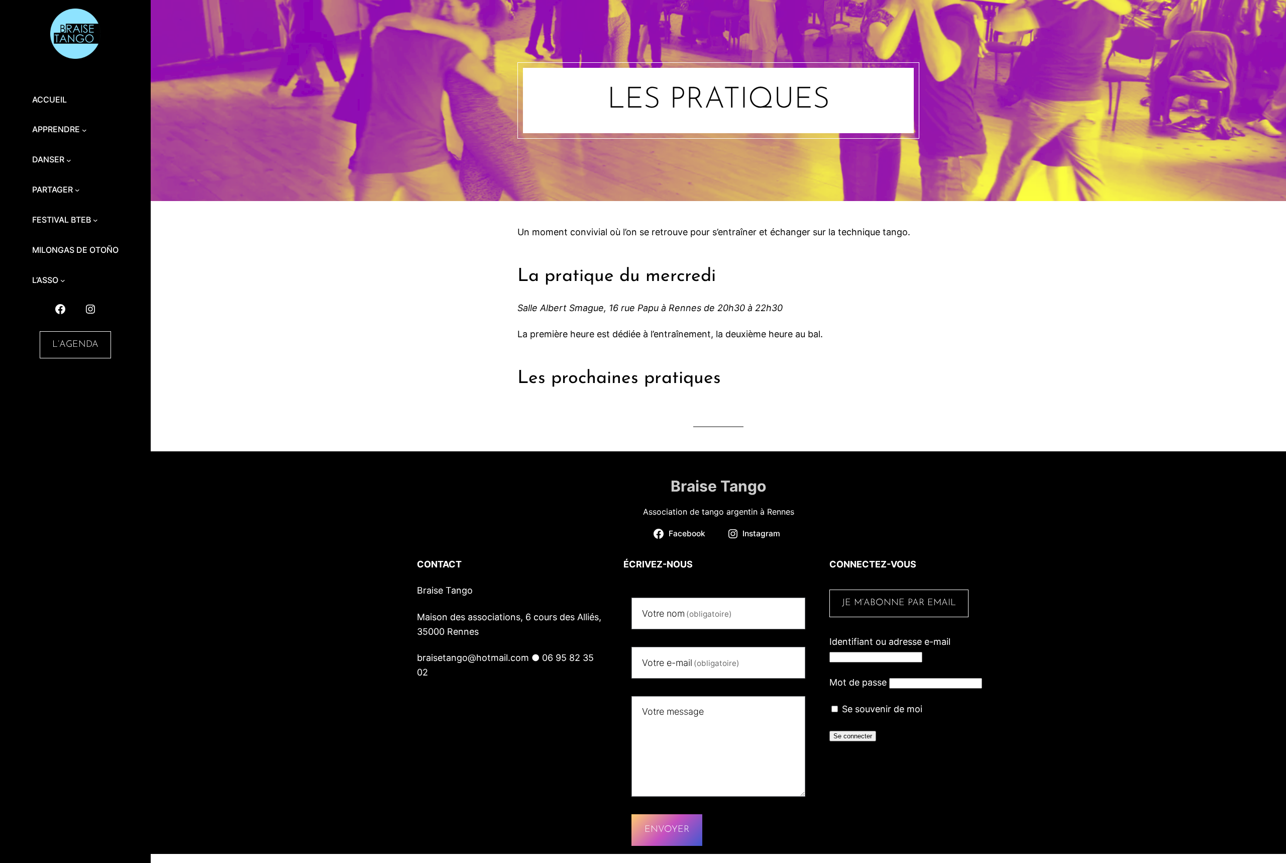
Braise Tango (718, 486)
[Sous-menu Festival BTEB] (95, 220)
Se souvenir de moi (880, 709)
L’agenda (75, 344)
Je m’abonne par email (899, 603)
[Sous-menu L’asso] (62, 280)
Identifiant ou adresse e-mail (889, 641)
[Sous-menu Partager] (77, 190)
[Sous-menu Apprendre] (84, 129)
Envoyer (667, 829)
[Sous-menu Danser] (68, 159)
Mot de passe (858, 682)
